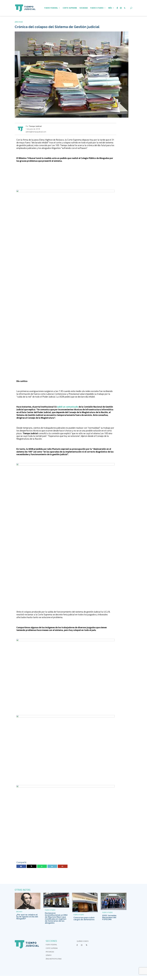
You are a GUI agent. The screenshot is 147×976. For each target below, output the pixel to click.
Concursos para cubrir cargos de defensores (84, 918)
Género (49, 955)
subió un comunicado (67, 406)
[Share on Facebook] (21, 866)
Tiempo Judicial (35, 126)
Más (110, 8)
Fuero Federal (51, 8)
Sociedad (83, 8)
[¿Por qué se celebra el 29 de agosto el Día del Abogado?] (27, 908)
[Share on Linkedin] (52, 866)
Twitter (32, 866)
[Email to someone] (63, 866)
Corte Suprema (70, 8)
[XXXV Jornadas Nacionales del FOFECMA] (113, 909)
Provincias (50, 952)
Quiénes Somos (83, 941)
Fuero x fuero (96, 8)
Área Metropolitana (53, 959)
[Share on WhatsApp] (42, 866)
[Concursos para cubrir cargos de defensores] (85, 911)
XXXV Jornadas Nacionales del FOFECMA (109, 917)
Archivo (19, 21)
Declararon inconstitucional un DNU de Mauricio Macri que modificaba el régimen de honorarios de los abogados (56, 918)
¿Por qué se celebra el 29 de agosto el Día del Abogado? (27, 917)
